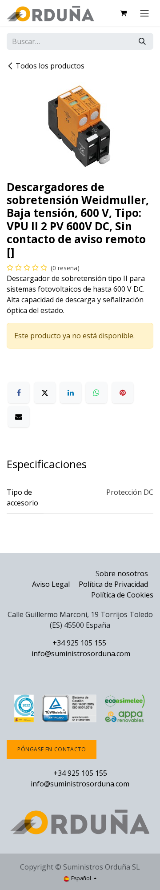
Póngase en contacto (51, 749)
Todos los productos (50, 66)
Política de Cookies (122, 595)
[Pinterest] (122, 392)
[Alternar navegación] (144, 13)
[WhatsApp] (96, 392)
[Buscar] (142, 41)
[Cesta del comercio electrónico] (123, 13)
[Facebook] (18, 392)
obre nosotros (124, 573)
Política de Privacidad (114, 584)
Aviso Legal (51, 584)
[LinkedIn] (70, 392)
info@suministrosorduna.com (81, 653)
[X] (45, 392)
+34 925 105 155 (79, 643)
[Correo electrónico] (18, 416)
